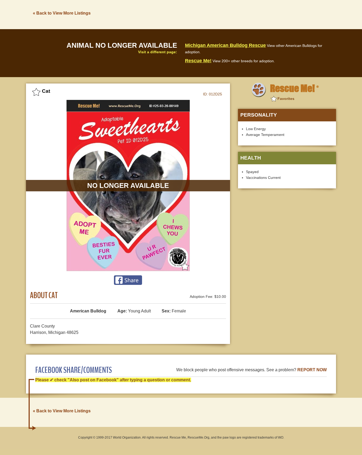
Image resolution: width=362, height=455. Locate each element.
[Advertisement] (239, 14)
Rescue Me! (198, 60)
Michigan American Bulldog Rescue (225, 45)
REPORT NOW (312, 370)
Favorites (285, 98)
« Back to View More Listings (62, 13)
